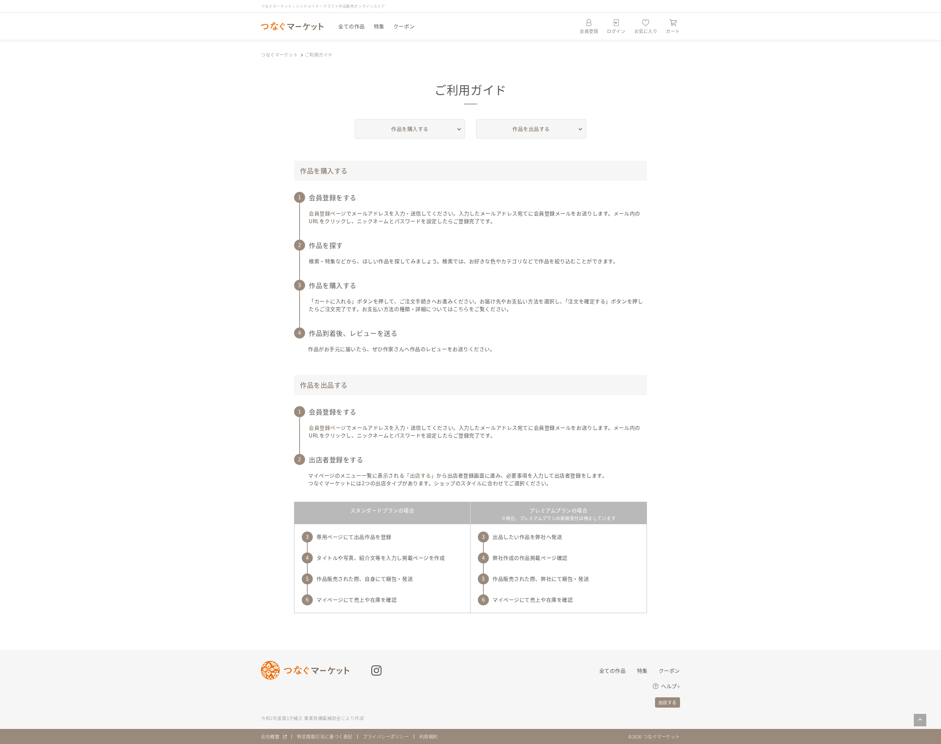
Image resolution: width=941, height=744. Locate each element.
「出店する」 (420, 475)
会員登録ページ (327, 213)
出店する (667, 702)
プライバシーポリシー (386, 736)
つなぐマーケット (279, 54)
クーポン (404, 26)
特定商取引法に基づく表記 (325, 736)
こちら (461, 308)
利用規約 (428, 736)
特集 (379, 26)
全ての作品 (351, 26)
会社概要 (270, 736)
